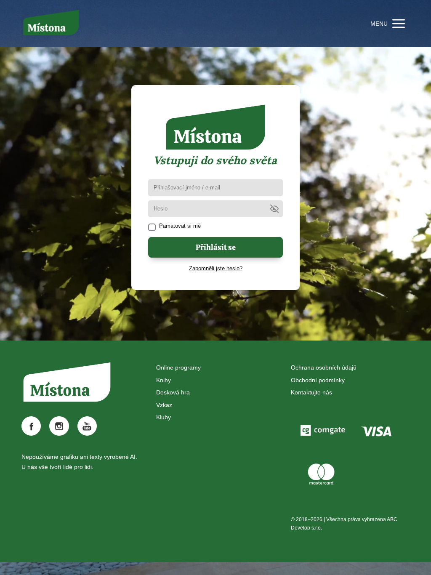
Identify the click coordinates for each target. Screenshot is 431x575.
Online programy (178, 367)
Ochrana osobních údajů (324, 367)
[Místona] (50, 23)
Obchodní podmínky (318, 380)
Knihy (163, 380)
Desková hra (173, 392)
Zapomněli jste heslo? (215, 268)
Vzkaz (164, 405)
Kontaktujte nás (311, 392)
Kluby (163, 417)
